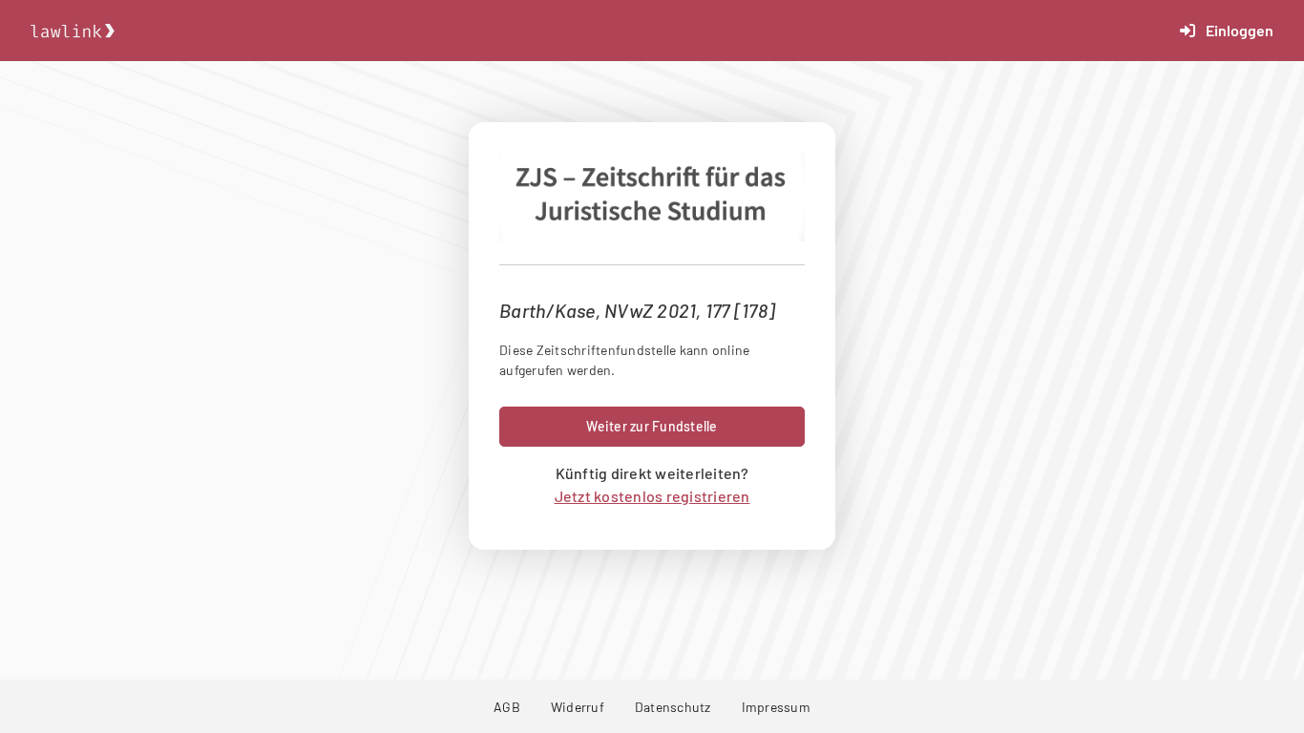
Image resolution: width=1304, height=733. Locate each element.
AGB (507, 707)
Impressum (776, 707)
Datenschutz (673, 707)
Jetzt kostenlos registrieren (652, 496)
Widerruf (577, 707)
